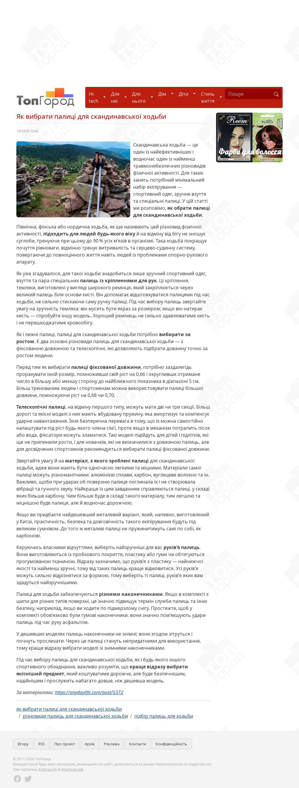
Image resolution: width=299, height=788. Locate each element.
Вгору (23, 743)
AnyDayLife (48, 769)
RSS (41, 743)
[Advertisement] (149, 41)
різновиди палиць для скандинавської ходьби (75, 716)
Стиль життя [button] (208, 97)
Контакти (137, 743)
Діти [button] (183, 94)
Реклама (111, 743)
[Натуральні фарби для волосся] (249, 137)
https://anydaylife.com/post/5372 (89, 692)
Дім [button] (162, 94)
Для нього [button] (139, 97)
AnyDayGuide (72, 769)
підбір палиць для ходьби (163, 716)
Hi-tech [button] (93, 97)
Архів (89, 743)
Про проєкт (64, 743)
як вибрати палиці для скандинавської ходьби (69, 709)
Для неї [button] (115, 97)
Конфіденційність (171, 743)
